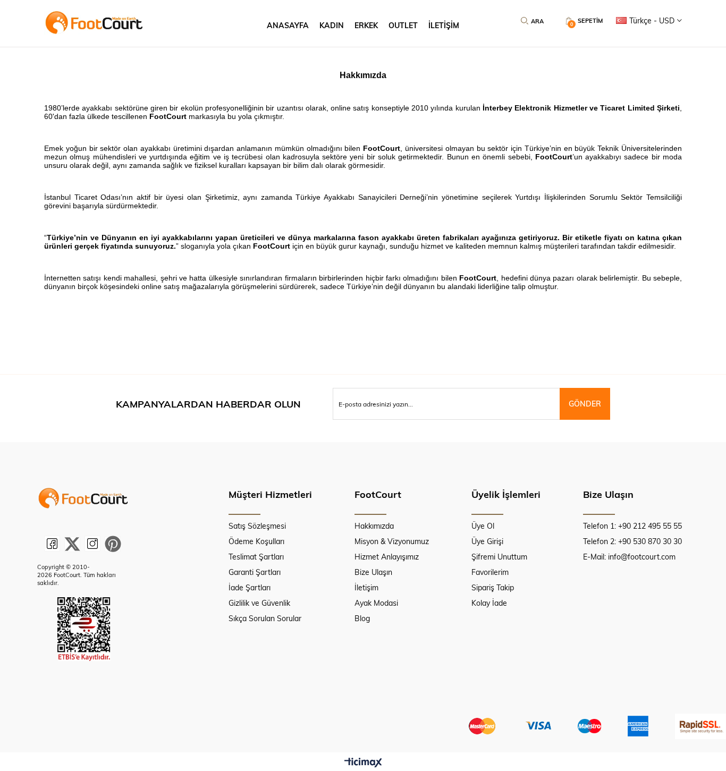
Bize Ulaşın (373, 572)
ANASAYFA (288, 25)
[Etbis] (83, 629)
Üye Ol (482, 526)
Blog (362, 618)
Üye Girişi (487, 541)
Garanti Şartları (255, 572)
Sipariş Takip (492, 587)
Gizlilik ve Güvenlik (259, 603)
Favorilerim (490, 572)
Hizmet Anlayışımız (386, 557)
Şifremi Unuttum (499, 557)
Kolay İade (489, 603)
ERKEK (366, 25)
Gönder (585, 404)
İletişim (366, 587)
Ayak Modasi (376, 603)
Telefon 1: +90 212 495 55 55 (632, 526)
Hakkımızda (374, 526)
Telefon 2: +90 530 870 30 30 (632, 541)
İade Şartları (250, 587)
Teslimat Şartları (256, 557)
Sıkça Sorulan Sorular (265, 618)
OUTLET (403, 25)
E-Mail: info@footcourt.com (629, 557)
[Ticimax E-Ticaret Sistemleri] (363, 763)
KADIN (331, 25)
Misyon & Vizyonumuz (391, 541)
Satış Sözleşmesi (257, 526)
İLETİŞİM (443, 25)
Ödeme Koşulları (256, 541)
